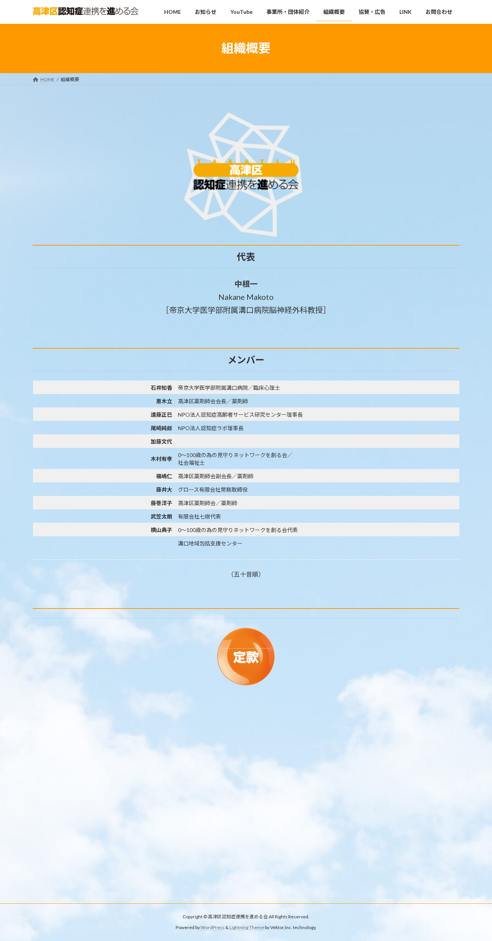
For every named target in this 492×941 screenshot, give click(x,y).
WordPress (212, 928)
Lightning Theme (246, 928)
